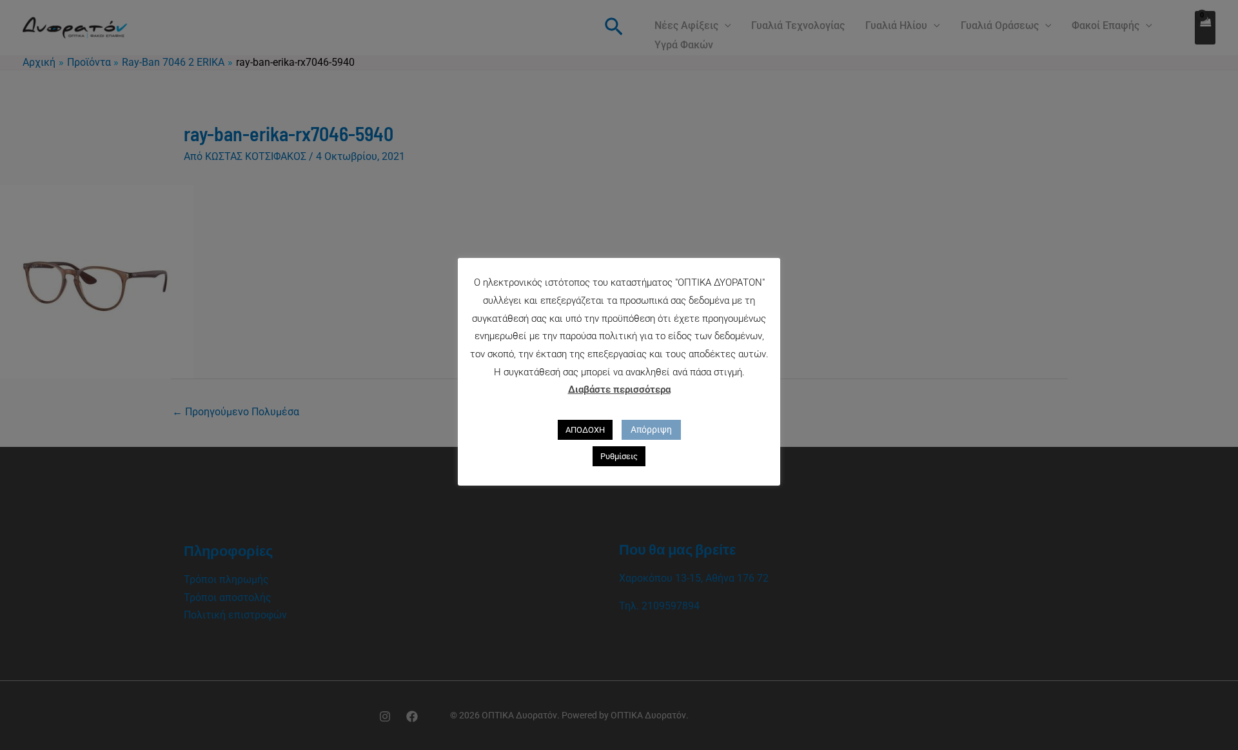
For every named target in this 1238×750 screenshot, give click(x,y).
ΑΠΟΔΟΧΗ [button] (585, 430)
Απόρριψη (651, 429)
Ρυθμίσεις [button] (619, 456)
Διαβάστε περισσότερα (619, 389)
